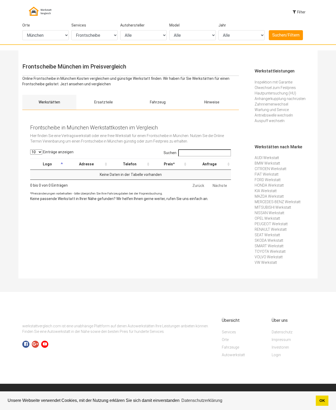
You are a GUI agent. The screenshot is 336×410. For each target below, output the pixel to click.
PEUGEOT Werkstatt (271, 224)
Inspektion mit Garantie (273, 82)
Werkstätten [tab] (49, 102)
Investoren (280, 347)
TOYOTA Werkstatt (270, 251)
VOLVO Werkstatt (269, 257)
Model (174, 25)
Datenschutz (282, 332)
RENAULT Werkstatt (271, 229)
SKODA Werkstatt (269, 240)
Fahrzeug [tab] (158, 102)
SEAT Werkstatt (267, 235)
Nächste (220, 185)
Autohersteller (132, 25)
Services (78, 25)
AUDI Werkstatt (267, 158)
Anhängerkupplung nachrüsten (280, 99)
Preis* (169, 164)
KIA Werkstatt (266, 191)
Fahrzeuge (230, 347)
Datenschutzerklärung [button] (201, 400)
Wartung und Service (272, 110)
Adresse (86, 164)
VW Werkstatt (266, 262)
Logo (47, 164)
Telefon (129, 164)
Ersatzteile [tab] (103, 102)
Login (276, 355)
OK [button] (322, 400)
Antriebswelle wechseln (274, 115)
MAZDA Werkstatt (269, 196)
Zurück (198, 185)
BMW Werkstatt (267, 163)
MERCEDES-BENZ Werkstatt (278, 202)
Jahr (222, 25)
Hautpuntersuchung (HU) (275, 93)
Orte (26, 25)
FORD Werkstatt (268, 180)
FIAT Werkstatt (267, 174)
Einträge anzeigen (58, 152)
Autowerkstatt (233, 355)
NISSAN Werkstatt (269, 213)
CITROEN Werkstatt (270, 169)
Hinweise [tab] (211, 102)
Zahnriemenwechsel (271, 104)
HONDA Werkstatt (269, 185)
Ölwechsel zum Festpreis (275, 88)
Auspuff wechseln (270, 121)
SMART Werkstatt (269, 246)
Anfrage (209, 164)
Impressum (281, 340)
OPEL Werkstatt (267, 218)
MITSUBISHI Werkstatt (273, 207)
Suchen (170, 153)
